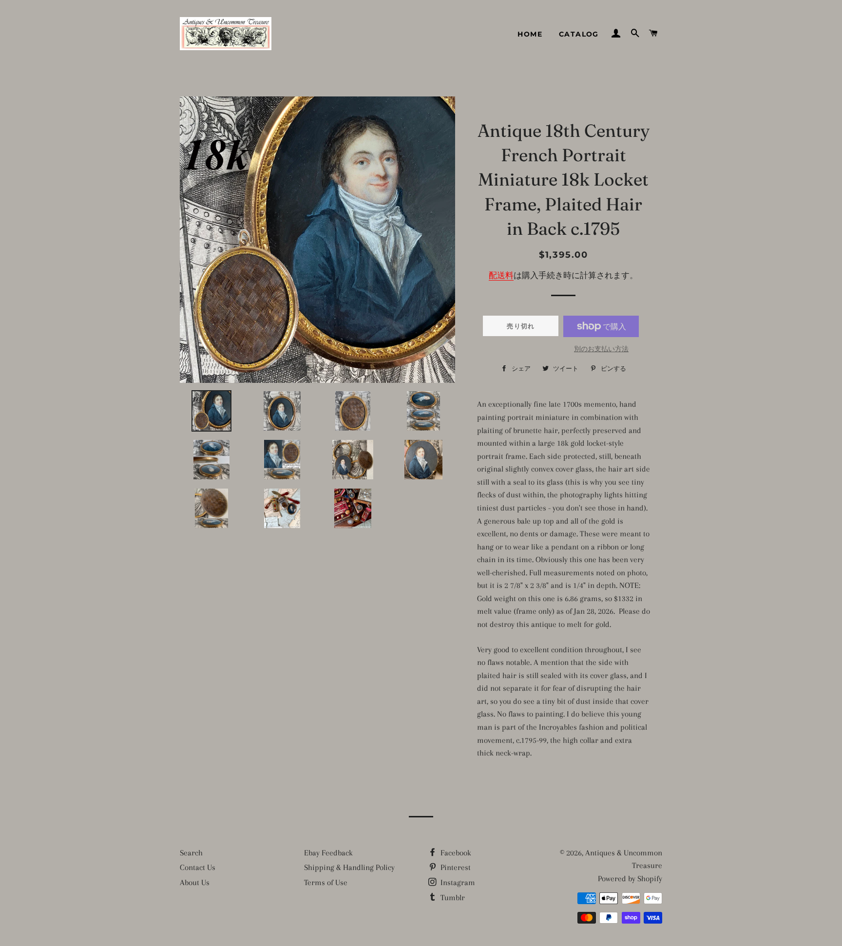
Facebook (455, 852)
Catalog (579, 34)
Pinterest (455, 867)
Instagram (457, 882)
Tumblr (452, 897)
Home (529, 34)
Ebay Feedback (328, 852)
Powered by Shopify (630, 878)
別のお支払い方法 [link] (601, 349)
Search (191, 852)
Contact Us (197, 867)
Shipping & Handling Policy (349, 867)
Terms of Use (325, 882)
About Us (195, 882)
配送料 (501, 275)
